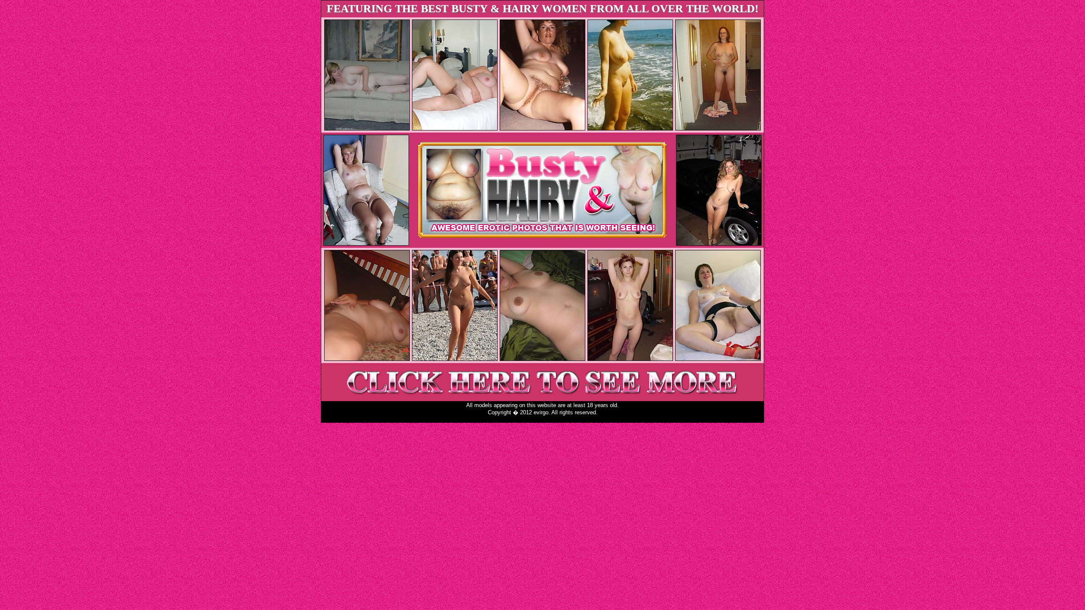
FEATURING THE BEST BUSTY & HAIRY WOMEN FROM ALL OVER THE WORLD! (543, 9)
